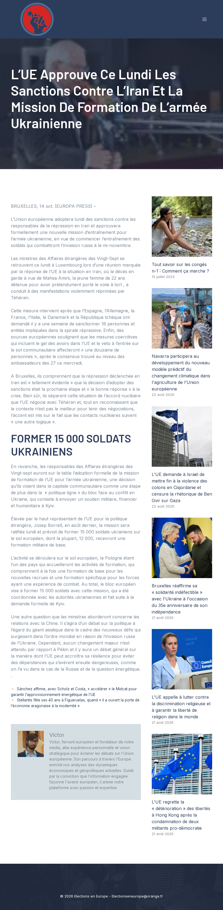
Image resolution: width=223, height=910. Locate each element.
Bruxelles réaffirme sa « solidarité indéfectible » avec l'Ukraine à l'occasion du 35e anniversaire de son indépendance (180, 599)
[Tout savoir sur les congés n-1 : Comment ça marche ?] (182, 253)
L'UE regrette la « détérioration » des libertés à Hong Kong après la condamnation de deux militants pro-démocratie (181, 815)
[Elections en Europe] (38, 19)
